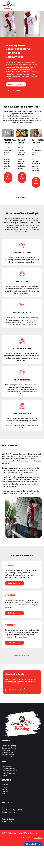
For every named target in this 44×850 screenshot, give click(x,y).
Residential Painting (9, 746)
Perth (4, 794)
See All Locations (20, 655)
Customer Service (8, 769)
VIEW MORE (8, 177)
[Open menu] (40, 5)
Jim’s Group (38, 838)
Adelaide (5, 791)
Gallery (4, 775)
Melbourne (5, 785)
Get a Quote (12, 583)
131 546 (5, 808)
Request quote (14, 84)
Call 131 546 (13, 91)
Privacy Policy (7, 821)
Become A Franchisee (9, 771)
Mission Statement (8, 773)
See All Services (20, 197)
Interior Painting (7, 752)
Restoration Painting (9, 757)
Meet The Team (7, 766)
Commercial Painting (9, 748)
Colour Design (6, 750)
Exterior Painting (8, 755)
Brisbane (5, 789)
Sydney (5, 787)
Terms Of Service (8, 819)
